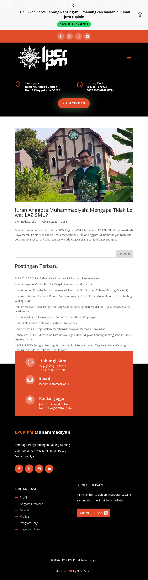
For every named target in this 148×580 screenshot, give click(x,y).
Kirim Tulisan (91, 512)
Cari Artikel (124, 254)
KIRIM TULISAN (74, 103)
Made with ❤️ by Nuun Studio (74, 571)
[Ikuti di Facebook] (61, 36)
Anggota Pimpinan (31, 504)
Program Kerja (29, 523)
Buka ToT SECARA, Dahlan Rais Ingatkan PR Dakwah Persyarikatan (57, 278)
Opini (64, 221)
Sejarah (25, 510)
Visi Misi (25, 516)
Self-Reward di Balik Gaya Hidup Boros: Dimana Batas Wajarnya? (55, 317)
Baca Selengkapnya (74, 24)
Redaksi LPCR (29, 221)
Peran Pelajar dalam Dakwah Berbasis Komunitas (46, 323)
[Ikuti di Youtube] (87, 36)
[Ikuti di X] (69, 36)
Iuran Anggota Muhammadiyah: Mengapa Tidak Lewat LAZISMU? (73, 212)
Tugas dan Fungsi (31, 529)
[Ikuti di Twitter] (29, 468)
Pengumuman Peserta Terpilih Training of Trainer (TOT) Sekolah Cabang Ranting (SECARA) (71, 290)
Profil (23, 497)
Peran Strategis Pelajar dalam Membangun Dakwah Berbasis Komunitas (60, 329)
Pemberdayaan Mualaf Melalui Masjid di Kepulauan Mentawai (53, 284)
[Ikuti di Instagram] (78, 36)
